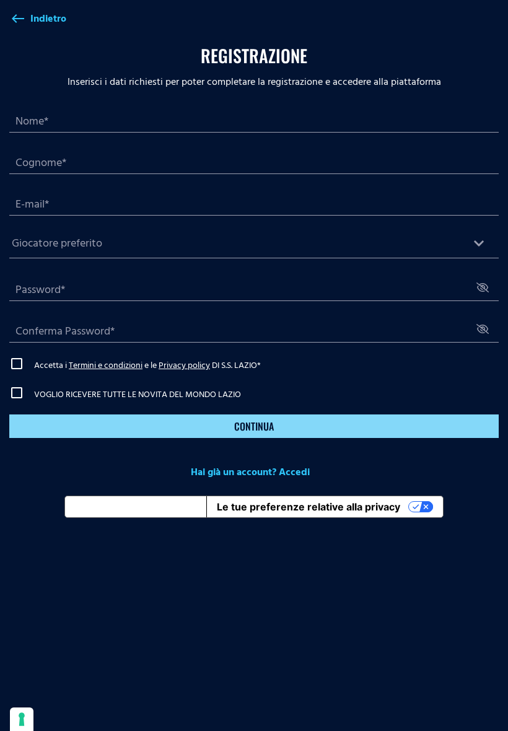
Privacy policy (184, 365)
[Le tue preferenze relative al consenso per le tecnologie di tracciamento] (21, 719)
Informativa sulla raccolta (135, 507)
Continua (254, 426)
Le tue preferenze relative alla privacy (308, 507)
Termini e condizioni (105, 365)
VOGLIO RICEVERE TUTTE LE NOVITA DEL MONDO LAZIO (137, 394)
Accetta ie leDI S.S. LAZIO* (147, 365)
